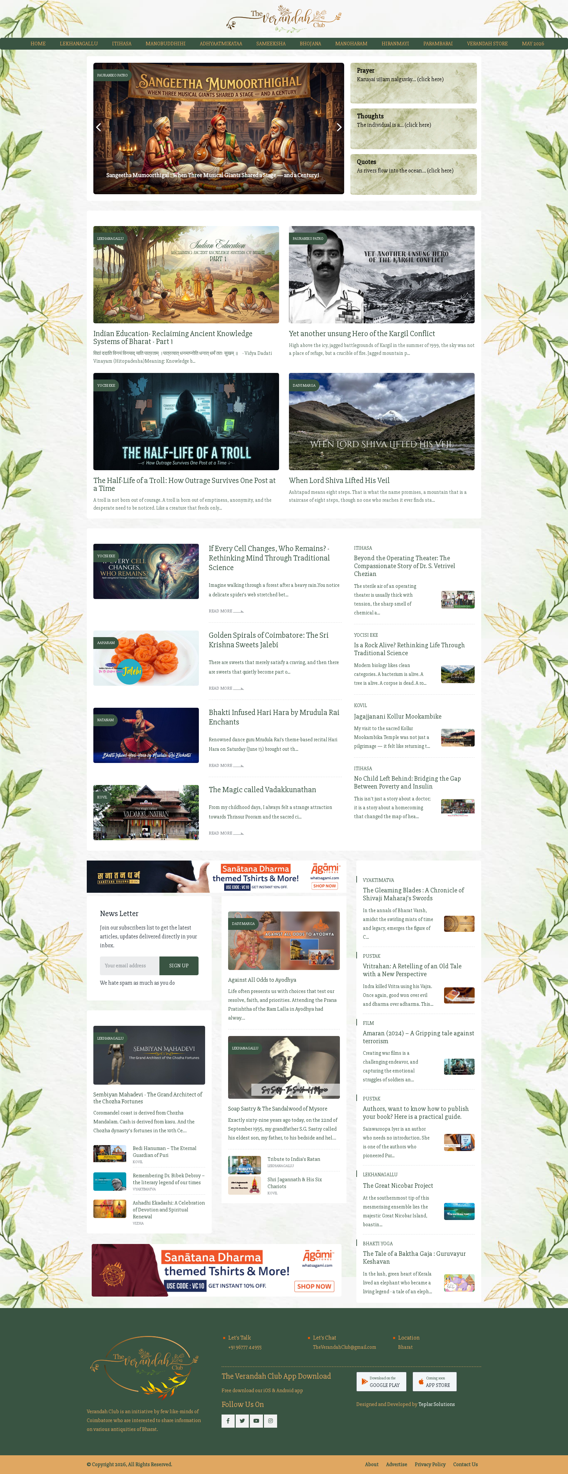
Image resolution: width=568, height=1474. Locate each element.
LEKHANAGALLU (79, 43)
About (372, 1464)
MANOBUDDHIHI (166, 43)
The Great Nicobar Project (398, 1186)
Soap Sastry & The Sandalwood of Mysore (277, 1108)
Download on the (385, 1382)
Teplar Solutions (436, 1404)
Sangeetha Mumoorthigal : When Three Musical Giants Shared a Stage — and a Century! (212, 175)
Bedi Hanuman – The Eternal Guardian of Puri (165, 1152)
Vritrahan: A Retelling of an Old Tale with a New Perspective (412, 970)
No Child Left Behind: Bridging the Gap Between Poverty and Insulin (407, 783)
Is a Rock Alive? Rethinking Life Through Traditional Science (409, 649)
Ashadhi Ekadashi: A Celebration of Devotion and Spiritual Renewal (169, 1210)
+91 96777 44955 (245, 1347)
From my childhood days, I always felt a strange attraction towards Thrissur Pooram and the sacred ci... (270, 812)
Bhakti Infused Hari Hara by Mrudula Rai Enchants (274, 717)
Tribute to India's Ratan (294, 1159)
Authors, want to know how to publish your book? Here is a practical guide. (416, 1113)
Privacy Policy (430, 1464)
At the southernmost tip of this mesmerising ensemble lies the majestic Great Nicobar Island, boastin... (396, 1211)
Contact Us (465, 1464)
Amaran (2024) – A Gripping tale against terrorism (418, 1037)
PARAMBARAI (438, 43)
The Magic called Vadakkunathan (262, 790)
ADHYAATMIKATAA (221, 43)
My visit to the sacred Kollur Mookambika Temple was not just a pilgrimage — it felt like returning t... (392, 737)
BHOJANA (310, 43)
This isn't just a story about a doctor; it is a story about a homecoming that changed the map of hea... (392, 807)
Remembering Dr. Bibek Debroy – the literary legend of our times (169, 1179)
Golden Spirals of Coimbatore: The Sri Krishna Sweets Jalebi (269, 640)
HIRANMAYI (395, 43)
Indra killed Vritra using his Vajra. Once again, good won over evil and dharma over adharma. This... (398, 995)
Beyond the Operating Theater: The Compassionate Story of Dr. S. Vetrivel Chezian (404, 566)
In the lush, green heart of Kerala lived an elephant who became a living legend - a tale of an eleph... (397, 1283)
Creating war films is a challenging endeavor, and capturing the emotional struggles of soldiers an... (390, 1066)
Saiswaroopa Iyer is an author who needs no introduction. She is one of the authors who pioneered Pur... (396, 1142)
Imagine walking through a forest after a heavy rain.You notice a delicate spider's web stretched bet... (274, 590)
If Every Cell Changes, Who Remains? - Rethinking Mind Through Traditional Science (269, 558)
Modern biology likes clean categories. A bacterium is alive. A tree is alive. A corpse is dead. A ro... (390, 674)
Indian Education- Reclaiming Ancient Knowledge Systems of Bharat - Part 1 (172, 338)
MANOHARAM (351, 43)
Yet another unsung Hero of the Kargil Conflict (362, 334)
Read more (221, 611)
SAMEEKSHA (271, 43)
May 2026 (533, 43)
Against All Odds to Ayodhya (262, 980)
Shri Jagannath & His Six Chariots (295, 1183)
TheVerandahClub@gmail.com (344, 1347)
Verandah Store (487, 43)
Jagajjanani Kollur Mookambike (397, 717)
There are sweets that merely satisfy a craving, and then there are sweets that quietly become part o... (274, 667)
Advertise (396, 1464)
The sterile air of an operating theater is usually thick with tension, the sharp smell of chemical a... (385, 599)
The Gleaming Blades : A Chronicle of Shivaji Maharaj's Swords (413, 894)
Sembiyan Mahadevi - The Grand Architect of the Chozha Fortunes (147, 1098)
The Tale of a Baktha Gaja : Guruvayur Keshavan (414, 1258)
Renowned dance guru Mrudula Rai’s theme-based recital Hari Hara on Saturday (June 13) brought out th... (273, 744)
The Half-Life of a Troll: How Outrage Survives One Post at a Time (184, 485)
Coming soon (438, 1382)
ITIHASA (121, 43)
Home (38, 43)
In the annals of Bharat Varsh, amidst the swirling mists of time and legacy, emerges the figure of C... (398, 924)
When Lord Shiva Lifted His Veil (339, 481)
